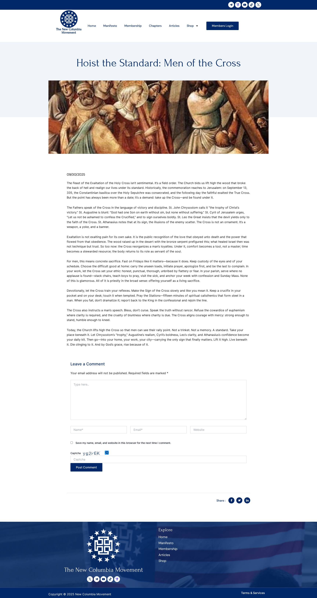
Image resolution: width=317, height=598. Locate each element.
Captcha (75, 453)
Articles (174, 26)
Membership (133, 26)
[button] (107, 453)
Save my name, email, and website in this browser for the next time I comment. (123, 442)
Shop (190, 26)
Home (92, 26)
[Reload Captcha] (107, 453)
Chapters (155, 26)
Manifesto (110, 26)
